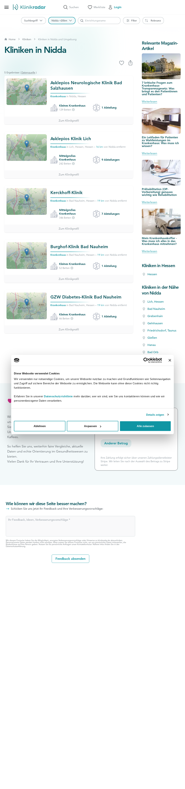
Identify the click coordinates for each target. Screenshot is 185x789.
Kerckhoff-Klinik (66, 192)
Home (12, 39)
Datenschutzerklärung (15, 546)
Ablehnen (40, 426)
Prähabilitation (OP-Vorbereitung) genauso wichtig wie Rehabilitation (159, 192)
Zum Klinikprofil (69, 120)
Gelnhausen (155, 323)
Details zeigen (155, 414)
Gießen (152, 338)
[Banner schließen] (170, 360)
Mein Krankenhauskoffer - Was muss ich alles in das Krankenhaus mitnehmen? (159, 241)
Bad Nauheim (156, 309)
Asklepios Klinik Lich (70, 138)
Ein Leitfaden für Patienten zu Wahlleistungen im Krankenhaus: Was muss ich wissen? (160, 142)
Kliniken (26, 39)
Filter (134, 20)
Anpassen (90, 426)
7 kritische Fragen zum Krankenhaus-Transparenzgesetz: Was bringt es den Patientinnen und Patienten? (159, 88)
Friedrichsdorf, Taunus (161, 330)
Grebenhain (155, 316)
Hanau (151, 345)
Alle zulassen (145, 426)
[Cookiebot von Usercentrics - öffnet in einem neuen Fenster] (146, 360)
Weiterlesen (149, 101)
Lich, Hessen (155, 302)
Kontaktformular (84, 544)
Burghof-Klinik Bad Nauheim (79, 246)
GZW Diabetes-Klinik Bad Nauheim (85, 297)
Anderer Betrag (116, 443)
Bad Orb (152, 352)
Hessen (152, 274)
